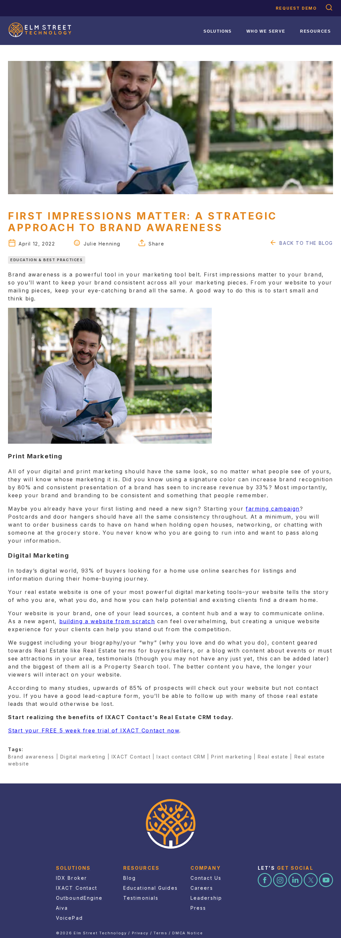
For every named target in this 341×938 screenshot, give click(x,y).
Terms (160, 933)
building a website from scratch (107, 621)
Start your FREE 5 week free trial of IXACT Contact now (93, 730)
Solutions (217, 31)
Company (205, 868)
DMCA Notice (187, 933)
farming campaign (273, 508)
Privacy (140, 933)
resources (315, 31)
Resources (141, 868)
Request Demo (296, 8)
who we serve (265, 31)
